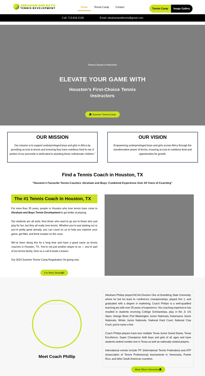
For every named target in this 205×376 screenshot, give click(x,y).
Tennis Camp (101, 7)
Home (84, 7)
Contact (119, 7)
